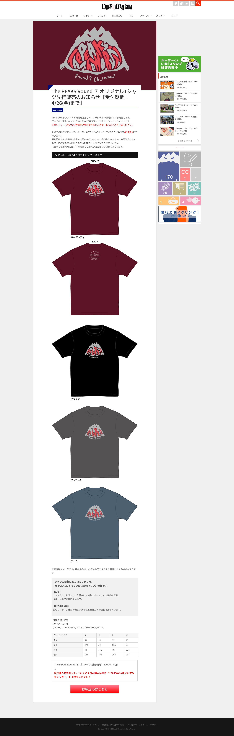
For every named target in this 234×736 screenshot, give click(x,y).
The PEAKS (117, 15)
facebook (175, 3)
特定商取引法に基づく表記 (112, 724)
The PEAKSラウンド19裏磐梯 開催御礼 (186, 117)
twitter (181, 3)
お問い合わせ (131, 724)
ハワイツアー (145, 15)
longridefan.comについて (87, 724)
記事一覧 (74, 15)
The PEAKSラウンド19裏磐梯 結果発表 (186, 94)
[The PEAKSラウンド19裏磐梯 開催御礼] (167, 117)
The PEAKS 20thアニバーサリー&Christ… (186, 82)
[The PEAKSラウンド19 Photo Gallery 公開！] (167, 105)
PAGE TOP (117, 711)
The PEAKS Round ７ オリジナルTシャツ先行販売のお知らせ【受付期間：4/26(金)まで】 (94, 96)
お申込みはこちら (95, 689)
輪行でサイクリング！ (168, 200)
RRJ (131, 15)
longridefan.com (117, 7)
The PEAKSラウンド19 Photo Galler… (186, 106)
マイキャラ (88, 15)
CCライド (160, 15)
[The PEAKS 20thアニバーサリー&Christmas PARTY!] (167, 82)
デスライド (102, 15)
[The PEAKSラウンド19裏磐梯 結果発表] (167, 93)
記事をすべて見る (185, 141)
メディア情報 (179, 188)
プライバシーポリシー (148, 724)
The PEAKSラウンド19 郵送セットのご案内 (186, 129)
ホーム (59, 15)
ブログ (174, 15)
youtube (186, 3)
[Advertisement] (179, 38)
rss (192, 3)
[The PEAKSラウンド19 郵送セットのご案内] (167, 128)
